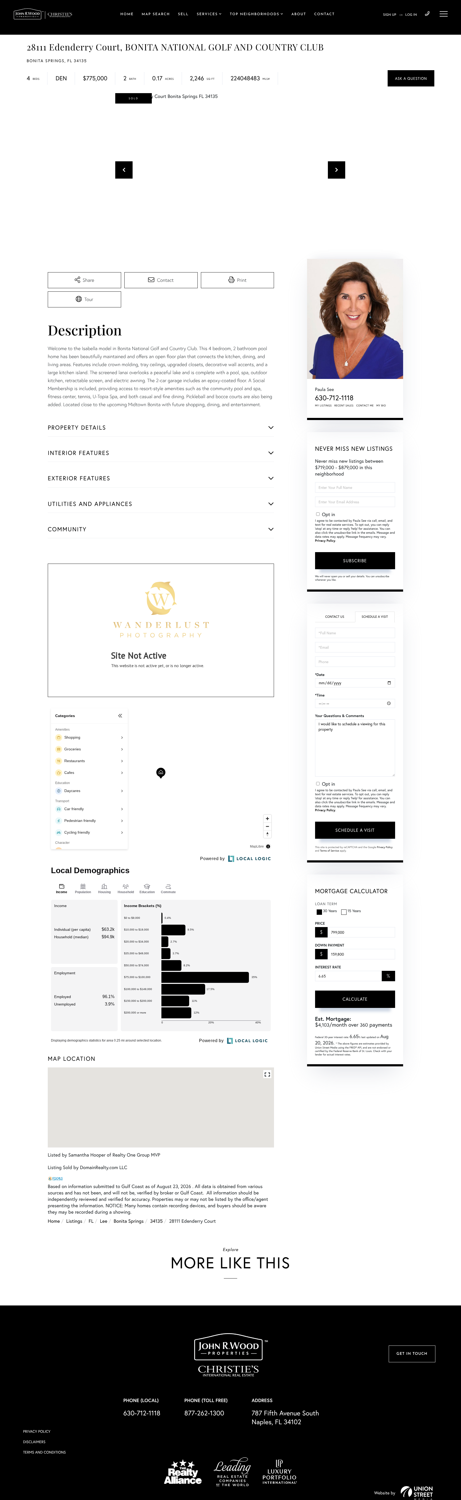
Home (54, 1221)
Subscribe (355, 560)
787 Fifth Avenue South (285, 1417)
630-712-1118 (427, 14)
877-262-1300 (204, 1412)
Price (320, 923)
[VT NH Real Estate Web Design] (417, 1493)
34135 (156, 1221)
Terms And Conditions (44, 1452)
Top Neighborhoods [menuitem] (254, 14)
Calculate (355, 999)
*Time (320, 695)
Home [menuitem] (127, 14)
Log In (411, 15)
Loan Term (326, 903)
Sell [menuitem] (183, 14)
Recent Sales (344, 405)
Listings (74, 1221)
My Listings (323, 405)
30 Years (330, 910)
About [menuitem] (298, 14)
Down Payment (329, 945)
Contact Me (365, 405)
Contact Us (334, 617)
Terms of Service (329, 850)
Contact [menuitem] (324, 14)
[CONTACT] (411, 78)
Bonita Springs (129, 1221)
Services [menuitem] (207, 14)
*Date (320, 674)
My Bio (381, 405)
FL (91, 1221)
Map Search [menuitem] (156, 14)
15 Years (354, 910)
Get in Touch (411, 1354)
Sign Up (389, 15)
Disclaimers (34, 1441)
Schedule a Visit (374, 617)
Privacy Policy (325, 541)
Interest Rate (328, 967)
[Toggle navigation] (444, 14)
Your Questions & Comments (339, 715)
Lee (104, 1221)
